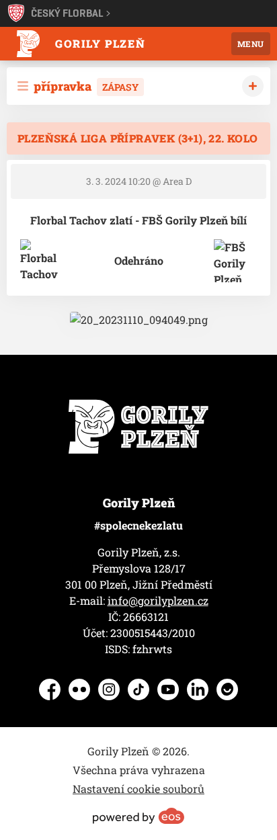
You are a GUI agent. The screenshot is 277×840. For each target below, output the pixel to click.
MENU (250, 43)
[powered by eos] (138, 816)
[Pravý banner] (139, 320)
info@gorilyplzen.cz (158, 600)
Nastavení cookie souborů (138, 789)
